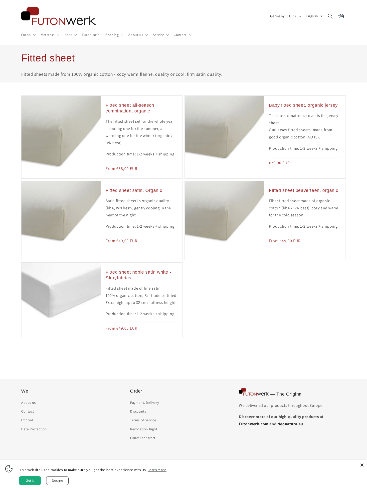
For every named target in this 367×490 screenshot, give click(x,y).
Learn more (157, 470)
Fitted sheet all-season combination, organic (130, 108)
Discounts (138, 411)
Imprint (27, 420)
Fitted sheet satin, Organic (134, 190)
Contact (27, 411)
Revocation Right (144, 429)
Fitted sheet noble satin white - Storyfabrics (138, 275)
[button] (28, 34)
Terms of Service (143, 420)
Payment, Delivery (144, 402)
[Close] (362, 465)
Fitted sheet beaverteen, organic (303, 190)
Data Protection (34, 429)
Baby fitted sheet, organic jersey (303, 105)
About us (28, 402)
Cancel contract (143, 438)
